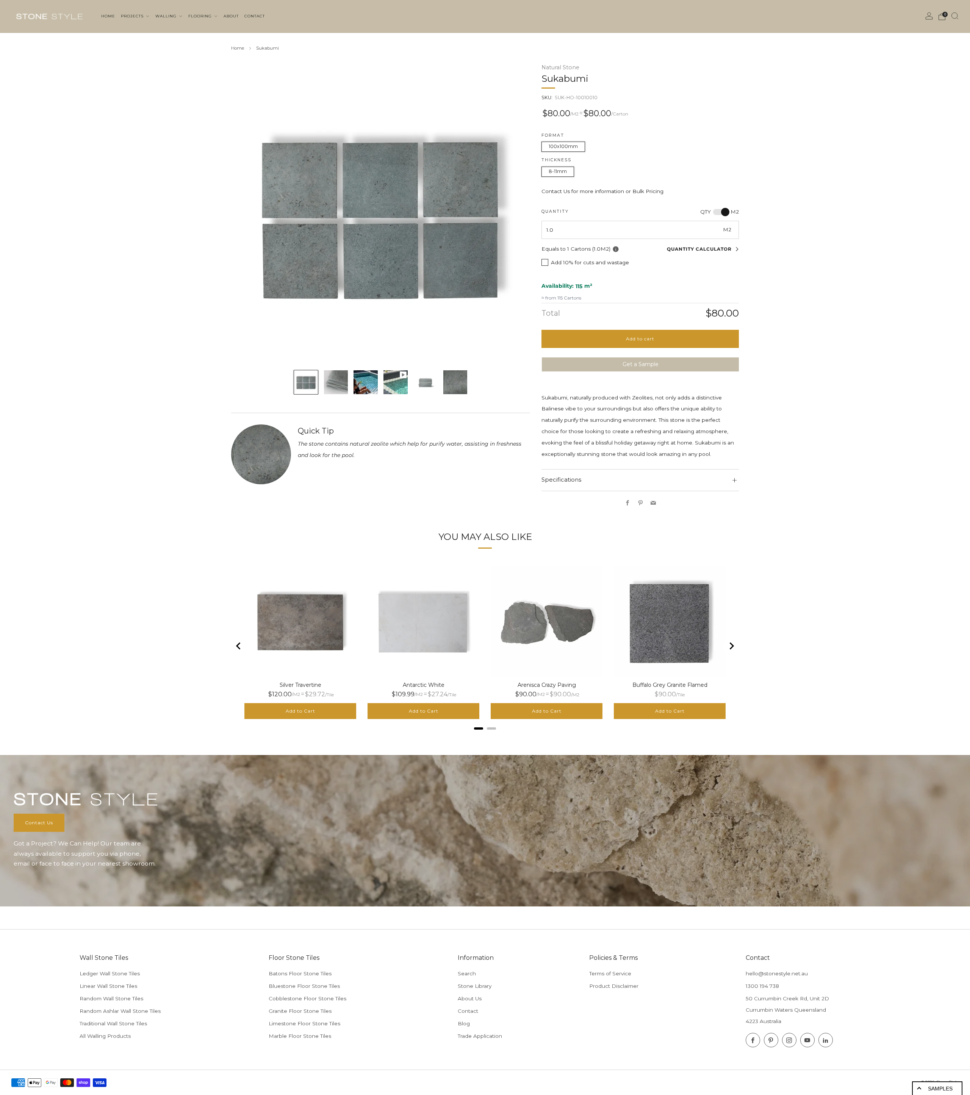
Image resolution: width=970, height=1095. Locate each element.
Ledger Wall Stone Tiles (110, 973)
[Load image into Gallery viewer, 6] (455, 382)
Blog (464, 1023)
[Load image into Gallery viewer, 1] (306, 382)
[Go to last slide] (238, 646)
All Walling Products (105, 1036)
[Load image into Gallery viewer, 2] (336, 382)
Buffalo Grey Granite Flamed (669, 685)
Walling (166, 16)
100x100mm (563, 146)
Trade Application (480, 1036)
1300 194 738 (762, 986)
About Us (470, 998)
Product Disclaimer (613, 986)
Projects (133, 16)
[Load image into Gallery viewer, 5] (425, 382)
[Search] (955, 16)
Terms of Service (610, 973)
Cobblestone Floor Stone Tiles (307, 998)
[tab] (478, 728)
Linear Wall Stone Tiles (108, 986)
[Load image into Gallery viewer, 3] (365, 382)
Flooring (200, 16)
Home (237, 48)
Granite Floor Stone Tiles (300, 1011)
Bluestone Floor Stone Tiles (304, 986)
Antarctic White (423, 685)
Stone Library (474, 986)
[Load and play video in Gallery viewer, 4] (395, 382)
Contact (468, 1011)
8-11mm (558, 171)
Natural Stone (560, 67)
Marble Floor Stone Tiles (300, 1036)
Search (467, 973)
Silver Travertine (300, 685)
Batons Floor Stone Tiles (300, 973)
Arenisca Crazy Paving (547, 685)
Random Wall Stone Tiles (111, 998)
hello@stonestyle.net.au (777, 973)
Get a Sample (641, 364)
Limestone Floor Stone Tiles (304, 1023)
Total (550, 313)
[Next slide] (731, 646)
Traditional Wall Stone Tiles (113, 1023)
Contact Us (39, 822)
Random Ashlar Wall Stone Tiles (120, 1011)
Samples (940, 1089)
